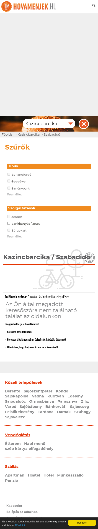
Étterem (13, 444)
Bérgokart (18, 230)
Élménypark (20, 188)
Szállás (11, 467)
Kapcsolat (14, 505)
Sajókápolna (16, 396)
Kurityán (55, 396)
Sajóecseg (79, 407)
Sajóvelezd (15, 417)
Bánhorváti (56, 407)
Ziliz (85, 401)
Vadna (38, 396)
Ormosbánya (41, 401)
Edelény (75, 396)
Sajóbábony (31, 407)
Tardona (46, 412)
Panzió (11, 480)
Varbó (10, 407)
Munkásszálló (70, 475)
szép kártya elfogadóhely (29, 449)
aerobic (16, 217)
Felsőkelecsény (19, 412)
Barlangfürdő (21, 174)
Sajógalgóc (15, 401)
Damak (64, 412)
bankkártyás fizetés (25, 223)
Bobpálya (18, 181)
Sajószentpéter (38, 391)
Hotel (49, 475)
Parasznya (67, 401)
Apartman (14, 475)
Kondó (62, 391)
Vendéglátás (17, 435)
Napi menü (34, 444)
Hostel (34, 475)
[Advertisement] (49, 64)
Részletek (20, 525)
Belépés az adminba (22, 512)
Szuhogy (82, 412)
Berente (12, 391)
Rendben (82, 522)
